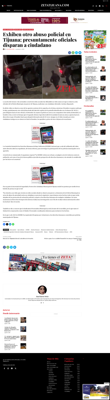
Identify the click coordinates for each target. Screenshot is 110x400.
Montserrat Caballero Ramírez (47, 229)
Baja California (8, 29)
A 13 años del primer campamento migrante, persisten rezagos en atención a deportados (92, 89)
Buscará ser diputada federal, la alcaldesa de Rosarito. (18, 238)
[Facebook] (93, 6)
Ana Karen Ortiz (10, 49)
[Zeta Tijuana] (55, 5)
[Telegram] (79, 52)
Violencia (51, 231)
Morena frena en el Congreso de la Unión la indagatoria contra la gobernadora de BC (10, 346)
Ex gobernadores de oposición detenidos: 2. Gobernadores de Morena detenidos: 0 (92, 69)
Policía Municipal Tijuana (61, 229)
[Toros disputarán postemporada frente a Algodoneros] (103, 98)
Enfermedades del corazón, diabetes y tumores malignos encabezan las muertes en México (91, 79)
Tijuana (45, 231)
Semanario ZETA (39, 231)
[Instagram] (96, 6)
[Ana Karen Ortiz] (4, 49)
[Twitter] (103, 6)
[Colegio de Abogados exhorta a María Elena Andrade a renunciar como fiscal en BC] (23, 329)
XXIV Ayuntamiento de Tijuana (61, 231)
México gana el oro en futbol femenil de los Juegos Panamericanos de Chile (63, 239)
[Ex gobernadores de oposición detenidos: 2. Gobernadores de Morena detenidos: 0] (103, 68)
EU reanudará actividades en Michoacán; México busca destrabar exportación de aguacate (92, 59)
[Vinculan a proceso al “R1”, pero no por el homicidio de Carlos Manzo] (103, 152)
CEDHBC (27, 229)
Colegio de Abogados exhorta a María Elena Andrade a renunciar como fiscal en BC (11, 329)
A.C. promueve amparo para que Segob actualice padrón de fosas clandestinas (12, 337)
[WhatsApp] (73, 52)
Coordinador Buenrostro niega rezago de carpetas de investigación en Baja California (11, 319)
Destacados (18, 29)
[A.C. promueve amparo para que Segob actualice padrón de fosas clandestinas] (23, 338)
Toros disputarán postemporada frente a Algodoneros (91, 97)
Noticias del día (28, 29)
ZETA (71, 231)
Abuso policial (13, 229)
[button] (106, 6)
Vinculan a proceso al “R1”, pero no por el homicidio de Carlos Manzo (91, 152)
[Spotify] (99, 6)
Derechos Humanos (35, 229)
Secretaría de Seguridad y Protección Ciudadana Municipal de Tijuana (19, 231)
